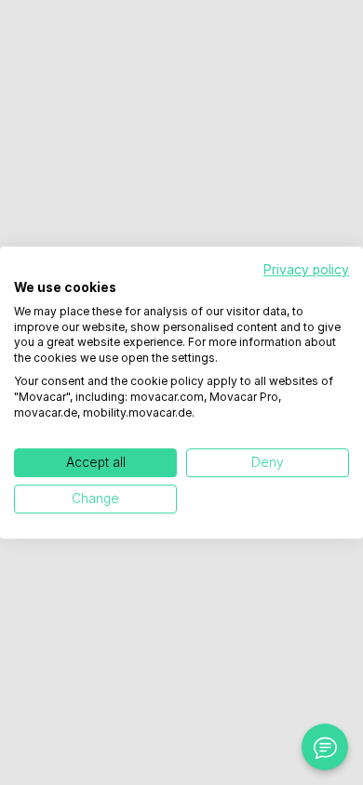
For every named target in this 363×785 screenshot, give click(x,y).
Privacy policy (306, 269)
